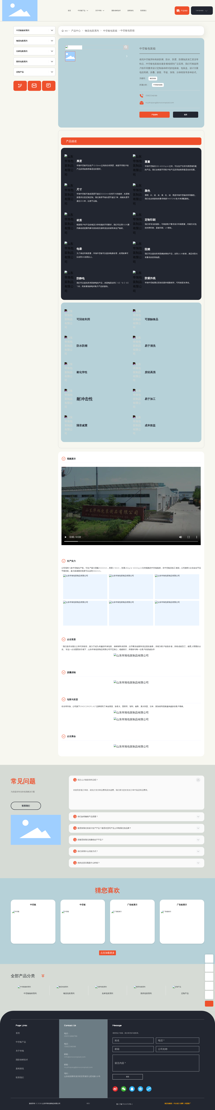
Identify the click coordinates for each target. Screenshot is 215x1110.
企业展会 (71, 736)
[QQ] (132, 1089)
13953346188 (151, 96)
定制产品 (185, 993)
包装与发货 (72, 699)
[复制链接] (149, 1089)
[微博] (116, 1089)
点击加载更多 (107, 952)
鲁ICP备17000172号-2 (124, 1104)
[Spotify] (20, 86)
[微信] (124, 1089)
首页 (18, 1033)
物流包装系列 (92, 30)
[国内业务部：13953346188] (209, 958)
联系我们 (20, 1077)
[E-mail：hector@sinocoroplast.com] (209, 986)
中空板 (33, 904)
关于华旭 (20, 1051)
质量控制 (71, 672)
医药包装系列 (146, 993)
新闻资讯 (20, 1068)
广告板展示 (132, 904)
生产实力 (71, 561)
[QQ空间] (141, 1089)
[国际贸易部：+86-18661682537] (209, 995)
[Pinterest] (34, 86)
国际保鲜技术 (22, 1060)
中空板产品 (21, 1042)
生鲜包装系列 (107, 993)
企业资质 (71, 639)
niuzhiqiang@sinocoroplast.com (159, 103)
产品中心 (76, 30)
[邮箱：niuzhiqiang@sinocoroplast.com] (209, 967)
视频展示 (71, 458)
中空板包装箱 (110, 30)
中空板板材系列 (30, 993)
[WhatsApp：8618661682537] (209, 977)
